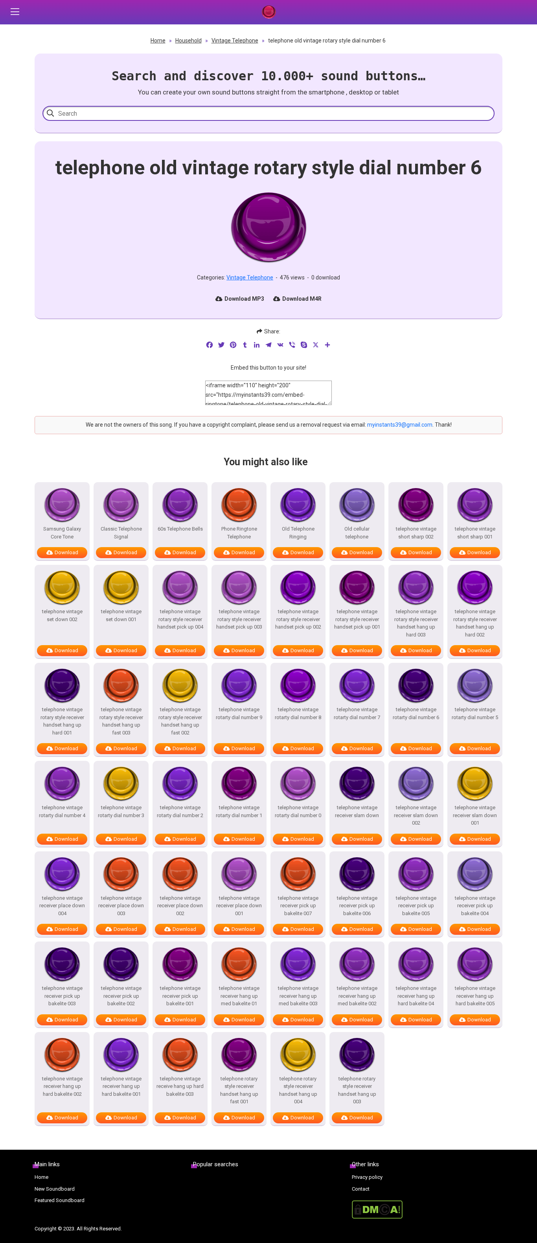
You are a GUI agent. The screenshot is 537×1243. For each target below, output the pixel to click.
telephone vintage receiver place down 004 (62, 905)
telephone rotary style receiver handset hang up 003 (357, 1090)
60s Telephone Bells (180, 529)
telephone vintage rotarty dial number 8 (298, 713)
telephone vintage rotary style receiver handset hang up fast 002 (180, 721)
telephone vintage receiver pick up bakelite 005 (416, 905)
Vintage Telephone (234, 40)
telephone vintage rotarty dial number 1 (239, 811)
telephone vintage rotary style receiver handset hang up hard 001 (62, 721)
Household (188, 40)
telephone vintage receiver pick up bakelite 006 (357, 905)
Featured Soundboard (60, 1200)
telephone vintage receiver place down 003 (121, 905)
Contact (361, 1189)
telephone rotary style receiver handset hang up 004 (298, 1090)
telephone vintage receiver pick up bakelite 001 (180, 995)
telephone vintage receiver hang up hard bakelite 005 (475, 995)
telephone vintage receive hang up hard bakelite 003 (180, 1086)
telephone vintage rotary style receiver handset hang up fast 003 (121, 721)
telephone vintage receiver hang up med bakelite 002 (357, 995)
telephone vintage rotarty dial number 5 (475, 713)
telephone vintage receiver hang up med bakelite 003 (298, 995)
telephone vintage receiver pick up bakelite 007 (298, 905)
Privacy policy (367, 1177)
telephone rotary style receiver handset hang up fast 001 (239, 1090)
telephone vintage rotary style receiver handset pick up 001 (357, 619)
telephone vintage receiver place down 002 (180, 905)
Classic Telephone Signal (121, 533)
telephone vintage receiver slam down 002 (416, 815)
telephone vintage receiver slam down (357, 811)
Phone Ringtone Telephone (239, 533)
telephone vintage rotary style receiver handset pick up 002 (298, 619)
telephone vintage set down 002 (62, 615)
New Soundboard (55, 1189)
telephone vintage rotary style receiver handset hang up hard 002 (475, 623)
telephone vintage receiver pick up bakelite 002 (121, 995)
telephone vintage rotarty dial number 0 (298, 811)
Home (158, 40)
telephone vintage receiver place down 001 (239, 905)
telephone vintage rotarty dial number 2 (180, 811)
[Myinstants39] (268, 12)
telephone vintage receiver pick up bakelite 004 (475, 905)
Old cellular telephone (357, 533)
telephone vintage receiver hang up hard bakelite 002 (62, 1086)
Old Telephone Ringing (298, 533)
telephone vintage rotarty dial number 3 (121, 811)
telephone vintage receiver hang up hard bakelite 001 (121, 1086)
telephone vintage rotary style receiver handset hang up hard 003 (416, 623)
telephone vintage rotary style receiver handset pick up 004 (180, 619)
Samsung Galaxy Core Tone (62, 533)
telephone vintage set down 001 (121, 615)
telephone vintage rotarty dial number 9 (239, 713)
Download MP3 (244, 299)
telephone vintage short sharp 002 (416, 533)
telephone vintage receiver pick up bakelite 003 (62, 995)
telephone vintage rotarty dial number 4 (62, 811)
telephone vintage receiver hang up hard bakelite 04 (416, 995)
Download (66, 552)
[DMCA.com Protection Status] (427, 1209)
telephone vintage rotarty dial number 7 (357, 713)
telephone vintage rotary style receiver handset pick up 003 (239, 619)
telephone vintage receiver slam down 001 (475, 815)
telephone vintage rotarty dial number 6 (416, 713)
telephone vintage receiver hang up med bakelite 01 (239, 995)
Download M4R (302, 299)
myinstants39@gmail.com (399, 425)
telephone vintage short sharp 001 (475, 533)
